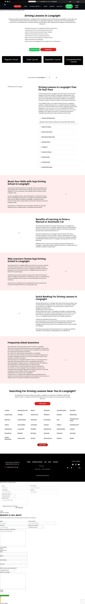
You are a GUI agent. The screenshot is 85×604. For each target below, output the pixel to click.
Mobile (1, 556)
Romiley (59, 414)
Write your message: (5, 572)
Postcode (32, 489)
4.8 (78, 2)
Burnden (33, 433)
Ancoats (46, 425)
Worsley (59, 438)
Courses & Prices (35, 6)
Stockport (47, 410)
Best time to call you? (6, 494)
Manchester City (23, 410)
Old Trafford (21, 425)
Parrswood (47, 419)
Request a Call (69, 6)
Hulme (7, 425)
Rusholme (34, 419)
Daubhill (33, 429)
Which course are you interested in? (8, 568)
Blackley (20, 433)
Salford (59, 425)
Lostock (72, 429)
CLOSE (1, 511)
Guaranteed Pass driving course (63, 110)
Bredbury (47, 414)
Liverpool (73, 433)
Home (25, 6)
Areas (45, 6)
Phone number (33, 485)
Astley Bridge (61, 429)
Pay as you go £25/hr (34, 49)
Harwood (46, 433)
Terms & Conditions (46, 469)
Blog (49, 462)
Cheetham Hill (74, 425)
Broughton (8, 433)
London (7, 410)
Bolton (33, 410)
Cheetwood (8, 429)
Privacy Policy (37, 469)
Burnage (7, 419)
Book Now (17, 6)
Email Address (5, 489)
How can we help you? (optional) (7, 529)
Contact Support (76, 461)
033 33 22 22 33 (12, 467)
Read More (42, 445)
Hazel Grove (34, 414)
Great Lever (21, 438)
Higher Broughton (8, 438)
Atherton (59, 433)
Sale (58, 419)
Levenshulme (22, 419)
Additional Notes (5, 498)
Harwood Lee (48, 438)
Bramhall (72, 410)
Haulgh (33, 438)
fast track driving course (52, 108)
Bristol (72, 438)
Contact (55, 462)
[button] (42, 600)
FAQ (45, 462)
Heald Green (8, 414)
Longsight (34, 425)
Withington (73, 414)
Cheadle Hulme (61, 410)
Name (3, 485)
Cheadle (20, 414)
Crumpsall (21, 429)
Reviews (52, 6)
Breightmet (47, 429)
